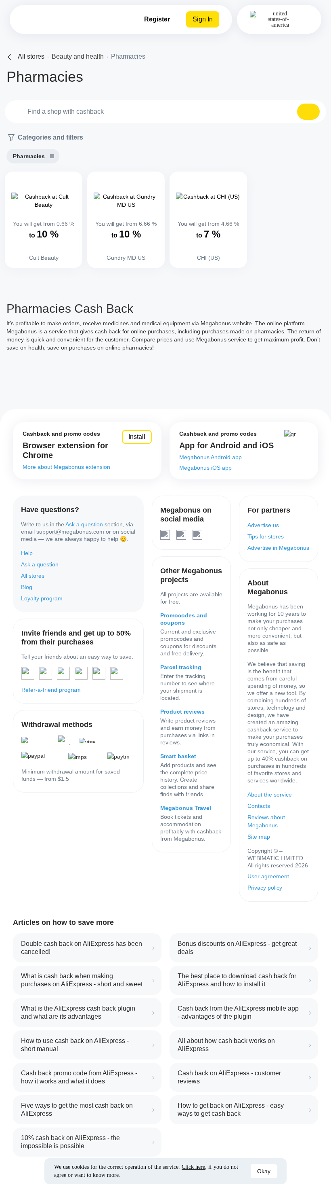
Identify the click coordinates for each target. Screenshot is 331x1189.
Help (27, 553)
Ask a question (84, 524)
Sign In (203, 19)
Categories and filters (50, 137)
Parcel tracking (180, 667)
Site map (258, 836)
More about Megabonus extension (66, 467)
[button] (308, 112)
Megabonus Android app (210, 457)
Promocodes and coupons (183, 619)
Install (136, 436)
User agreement (268, 876)
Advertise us (263, 525)
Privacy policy (264, 887)
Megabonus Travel (185, 808)
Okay (263, 1171)
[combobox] (165, 111)
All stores (32, 575)
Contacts (258, 806)
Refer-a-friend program (51, 690)
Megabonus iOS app (205, 467)
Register (157, 19)
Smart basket (178, 756)
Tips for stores (265, 536)
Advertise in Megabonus (278, 548)
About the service (269, 794)
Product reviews (182, 711)
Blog (26, 587)
